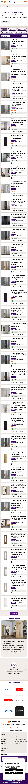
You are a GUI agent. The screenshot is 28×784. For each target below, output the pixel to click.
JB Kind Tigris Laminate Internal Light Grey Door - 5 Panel (18, 41)
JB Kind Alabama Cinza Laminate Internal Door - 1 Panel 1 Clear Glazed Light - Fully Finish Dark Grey (19, 372)
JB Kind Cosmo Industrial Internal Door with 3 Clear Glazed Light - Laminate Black (18, 486)
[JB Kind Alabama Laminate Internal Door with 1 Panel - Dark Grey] (5, 205)
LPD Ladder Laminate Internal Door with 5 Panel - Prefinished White (18, 598)
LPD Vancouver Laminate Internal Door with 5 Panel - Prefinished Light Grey (18, 120)
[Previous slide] (3, 638)
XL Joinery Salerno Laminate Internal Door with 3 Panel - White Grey (18, 168)
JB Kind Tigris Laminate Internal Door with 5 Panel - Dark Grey (18, 231)
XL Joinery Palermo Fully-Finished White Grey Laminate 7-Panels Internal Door (18, 184)
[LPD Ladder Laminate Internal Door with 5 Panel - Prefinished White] (5, 602)
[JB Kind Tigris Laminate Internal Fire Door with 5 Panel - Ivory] (5, 109)
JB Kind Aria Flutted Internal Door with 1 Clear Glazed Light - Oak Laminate (18, 262)
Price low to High (22, 29)
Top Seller (4, 29)
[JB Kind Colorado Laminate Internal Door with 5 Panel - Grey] (5, 157)
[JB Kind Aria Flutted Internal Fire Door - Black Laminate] (5, 359)
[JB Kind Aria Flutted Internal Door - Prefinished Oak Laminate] (5, 93)
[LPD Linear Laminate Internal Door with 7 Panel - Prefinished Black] (5, 141)
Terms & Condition (20, 739)
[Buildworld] (5, 2)
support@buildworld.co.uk (15, 730)
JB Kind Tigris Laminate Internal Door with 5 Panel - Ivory (18, 56)
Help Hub (17, 743)
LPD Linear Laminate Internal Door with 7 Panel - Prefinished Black (18, 137)
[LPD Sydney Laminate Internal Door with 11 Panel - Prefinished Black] (5, 297)
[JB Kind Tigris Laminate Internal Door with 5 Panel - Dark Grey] (5, 235)
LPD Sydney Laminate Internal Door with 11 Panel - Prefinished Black (19, 292)
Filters (6, 782)
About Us (3, 737)
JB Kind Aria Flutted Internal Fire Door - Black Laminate (18, 355)
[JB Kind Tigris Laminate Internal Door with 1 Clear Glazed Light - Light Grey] (5, 571)
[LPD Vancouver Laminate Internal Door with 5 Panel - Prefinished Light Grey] (5, 125)
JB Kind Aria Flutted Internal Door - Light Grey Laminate (18, 246)
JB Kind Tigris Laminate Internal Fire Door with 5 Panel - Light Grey (18, 277)
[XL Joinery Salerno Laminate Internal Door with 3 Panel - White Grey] (5, 172)
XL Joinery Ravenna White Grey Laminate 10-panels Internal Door (19, 325)
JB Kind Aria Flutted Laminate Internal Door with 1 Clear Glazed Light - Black (19, 437)
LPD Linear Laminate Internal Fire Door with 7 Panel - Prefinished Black (18, 420)
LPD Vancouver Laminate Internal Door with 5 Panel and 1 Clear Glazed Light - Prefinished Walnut (18, 535)
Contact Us (4, 748)
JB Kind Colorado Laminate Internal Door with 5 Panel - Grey (18, 153)
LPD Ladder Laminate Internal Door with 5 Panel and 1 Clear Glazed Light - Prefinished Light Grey (18, 583)
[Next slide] (25, 638)
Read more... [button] (5, 21)
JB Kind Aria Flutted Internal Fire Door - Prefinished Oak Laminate (18, 454)
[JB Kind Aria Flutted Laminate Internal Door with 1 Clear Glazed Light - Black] (5, 442)
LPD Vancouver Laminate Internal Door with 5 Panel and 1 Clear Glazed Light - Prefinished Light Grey (18, 552)
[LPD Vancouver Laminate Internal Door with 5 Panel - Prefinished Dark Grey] (5, 220)
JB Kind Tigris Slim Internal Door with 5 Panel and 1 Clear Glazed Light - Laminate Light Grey (19, 309)
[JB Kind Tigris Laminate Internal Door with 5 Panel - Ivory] (5, 60)
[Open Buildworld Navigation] (2, 2)
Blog (2, 746)
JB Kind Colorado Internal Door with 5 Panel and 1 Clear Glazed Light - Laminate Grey (18, 503)
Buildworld (3, 9)
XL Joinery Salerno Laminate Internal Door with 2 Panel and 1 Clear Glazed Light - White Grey (18, 72)
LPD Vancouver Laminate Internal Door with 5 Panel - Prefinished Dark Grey (18, 216)
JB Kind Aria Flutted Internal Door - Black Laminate (17, 340)
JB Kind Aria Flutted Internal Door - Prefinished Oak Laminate (18, 89)
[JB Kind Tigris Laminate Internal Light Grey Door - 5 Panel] (5, 45)
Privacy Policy (19, 737)
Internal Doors (17, 9)
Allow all (14, 770)
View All (24, 36)
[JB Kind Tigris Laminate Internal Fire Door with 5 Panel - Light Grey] (5, 281)
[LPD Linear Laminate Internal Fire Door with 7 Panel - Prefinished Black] (5, 425)
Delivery (3, 739)
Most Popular (12, 29)
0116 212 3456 (15, 727)
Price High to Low (7, 32)
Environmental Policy (21, 741)
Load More (14, 613)
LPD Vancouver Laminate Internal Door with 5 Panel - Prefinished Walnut (18, 518)
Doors (9, 9)
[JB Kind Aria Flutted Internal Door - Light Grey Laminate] (5, 250)
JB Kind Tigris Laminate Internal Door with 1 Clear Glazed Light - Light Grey (18, 567)
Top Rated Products (21, 32)
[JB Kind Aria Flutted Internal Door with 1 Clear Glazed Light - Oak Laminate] (5, 265)
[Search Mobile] (9, 2)
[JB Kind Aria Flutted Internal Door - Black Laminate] (5, 344)
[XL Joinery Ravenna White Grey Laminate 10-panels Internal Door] (5, 329)
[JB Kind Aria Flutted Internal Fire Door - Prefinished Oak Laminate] (5, 458)
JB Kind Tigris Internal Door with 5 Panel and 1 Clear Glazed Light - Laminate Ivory (18, 470)
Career (3, 750)
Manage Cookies (14, 773)
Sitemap (3, 743)
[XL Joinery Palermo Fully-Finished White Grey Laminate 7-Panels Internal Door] (5, 188)
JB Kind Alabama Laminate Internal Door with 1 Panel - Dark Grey (18, 201)
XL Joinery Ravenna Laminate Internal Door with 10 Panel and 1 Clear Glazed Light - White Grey (18, 404)
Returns (3, 741)
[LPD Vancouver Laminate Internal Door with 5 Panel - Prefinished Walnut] (5, 523)
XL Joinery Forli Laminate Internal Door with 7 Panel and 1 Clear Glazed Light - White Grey (18, 388)
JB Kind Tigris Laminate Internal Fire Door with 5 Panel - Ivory (18, 104)
